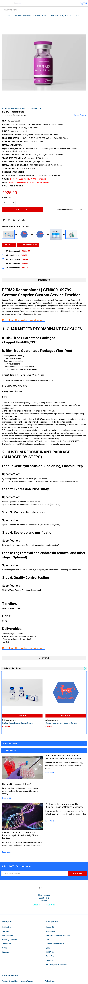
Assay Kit (50, 927)
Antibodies (6, 927)
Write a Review (80, 115)
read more (6, 798)
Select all (9, 245)
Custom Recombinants (55, 944)
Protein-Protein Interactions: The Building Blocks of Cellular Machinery (64, 805)
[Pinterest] (23, 220)
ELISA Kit (50, 952)
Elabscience (50, 981)
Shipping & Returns (9, 940)
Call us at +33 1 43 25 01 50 (44, 905)
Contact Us (6, 944)
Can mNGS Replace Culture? (16, 784)
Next (84, 668)
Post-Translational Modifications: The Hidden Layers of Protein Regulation (64, 757)
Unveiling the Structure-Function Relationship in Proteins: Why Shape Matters (20, 835)
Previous (81, 668)
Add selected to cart (28, 245)
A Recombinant (51, 720)
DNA (48, 948)
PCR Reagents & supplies (56, 964)
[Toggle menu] (3, 3)
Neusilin (5, 931)
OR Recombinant (8, 720)
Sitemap (5, 952)
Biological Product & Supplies (58, 935)
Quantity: (7, 198)
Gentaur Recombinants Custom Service (17, 981)
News (4, 948)
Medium (49, 960)
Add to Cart (22, 716)
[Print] (14, 220)
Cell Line (49, 940)
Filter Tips (50, 956)
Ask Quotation (7, 935)
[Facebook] (4, 220)
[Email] (9, 220)
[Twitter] (19, 220)
